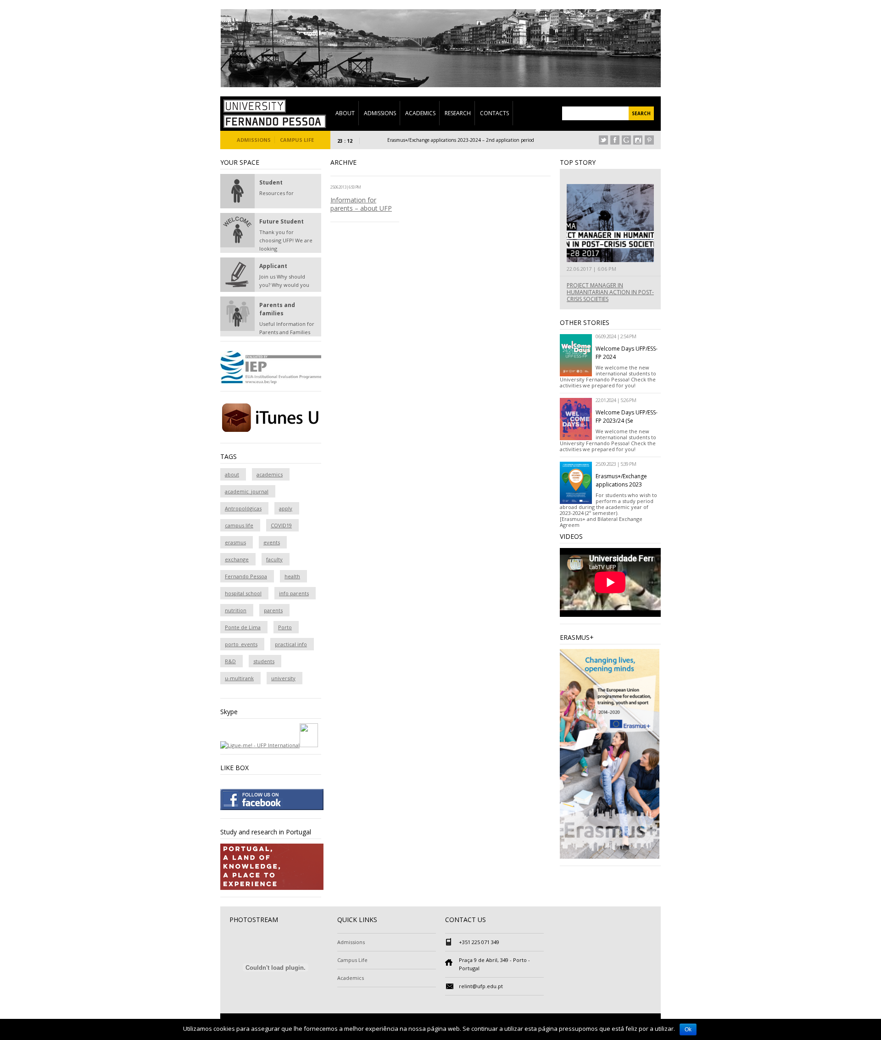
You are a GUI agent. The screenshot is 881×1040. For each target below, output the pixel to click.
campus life (239, 525)
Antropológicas (243, 508)
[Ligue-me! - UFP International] (260, 745)
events (271, 542)
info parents (294, 593)
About (345, 113)
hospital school (243, 593)
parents (273, 610)
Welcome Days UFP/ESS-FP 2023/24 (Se (627, 416)
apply (285, 508)
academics (269, 474)
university (283, 678)
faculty (274, 559)
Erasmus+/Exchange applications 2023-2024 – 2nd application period (437, 140)
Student (271, 182)
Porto (285, 627)
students (263, 661)
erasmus (235, 542)
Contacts (494, 113)
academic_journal (246, 491)
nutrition (235, 610)
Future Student (281, 221)
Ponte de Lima (243, 627)
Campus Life (297, 139)
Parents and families (277, 309)
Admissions (380, 113)
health (292, 576)
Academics (420, 113)
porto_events (241, 644)
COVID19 (281, 525)
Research (458, 113)
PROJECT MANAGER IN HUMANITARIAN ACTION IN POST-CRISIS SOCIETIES (610, 292)
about (232, 474)
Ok (688, 1029)
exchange (237, 559)
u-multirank (239, 678)
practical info (291, 644)
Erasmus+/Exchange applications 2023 (621, 480)
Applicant (273, 266)
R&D (230, 661)
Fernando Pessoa (246, 576)
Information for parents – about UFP (361, 204)
